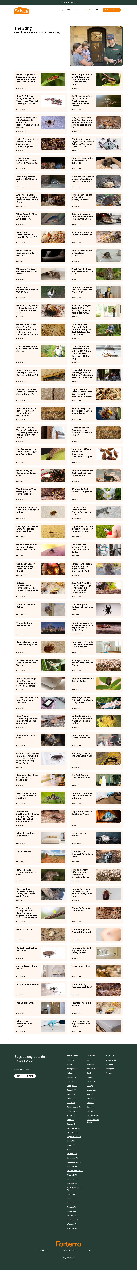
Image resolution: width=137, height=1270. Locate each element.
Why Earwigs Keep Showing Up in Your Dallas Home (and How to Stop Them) (26, 78)
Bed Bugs (90, 1064)
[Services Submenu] (54, 10)
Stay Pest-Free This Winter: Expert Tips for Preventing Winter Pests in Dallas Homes (81, 588)
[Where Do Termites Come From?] (108, 914)
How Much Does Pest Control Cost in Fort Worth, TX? (82, 289)
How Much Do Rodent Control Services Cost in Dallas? (83, 795)
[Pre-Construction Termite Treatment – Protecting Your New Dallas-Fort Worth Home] (53, 434)
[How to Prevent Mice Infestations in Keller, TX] (108, 163)
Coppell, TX (71, 1090)
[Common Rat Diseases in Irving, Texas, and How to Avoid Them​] (53, 894)
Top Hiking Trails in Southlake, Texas (82, 812)
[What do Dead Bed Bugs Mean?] (53, 838)
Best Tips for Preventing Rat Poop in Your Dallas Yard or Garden (27, 719)
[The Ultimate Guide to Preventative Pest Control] (53, 354)
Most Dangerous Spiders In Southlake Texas (82, 607)
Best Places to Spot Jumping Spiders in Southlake (26, 795)
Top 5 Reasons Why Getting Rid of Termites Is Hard (26, 491)
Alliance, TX (71, 1064)
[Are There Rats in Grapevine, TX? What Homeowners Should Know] (53, 200)
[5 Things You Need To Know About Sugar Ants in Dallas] (53, 531)
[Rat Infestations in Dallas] (53, 609)
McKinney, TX (72, 1179)
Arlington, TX (72, 1069)
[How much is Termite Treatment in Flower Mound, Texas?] (108, 647)
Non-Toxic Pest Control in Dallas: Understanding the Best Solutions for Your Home (82, 330)
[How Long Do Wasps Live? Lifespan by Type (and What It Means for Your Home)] (108, 81)
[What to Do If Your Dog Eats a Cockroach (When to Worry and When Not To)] (108, 144)
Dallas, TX (71, 1094)
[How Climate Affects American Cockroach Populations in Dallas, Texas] (108, 628)
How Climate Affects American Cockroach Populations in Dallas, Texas (82, 626)
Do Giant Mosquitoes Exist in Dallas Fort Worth (27, 662)
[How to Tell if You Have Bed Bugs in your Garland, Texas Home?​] (108, 894)
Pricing (60, 10)
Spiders (89, 1107)
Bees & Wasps (92, 1069)
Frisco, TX (70, 1120)
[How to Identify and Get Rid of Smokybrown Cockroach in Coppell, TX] (108, 456)
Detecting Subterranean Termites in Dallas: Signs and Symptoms (27, 586)
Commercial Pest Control (93, 1121)
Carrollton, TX (72, 1081)
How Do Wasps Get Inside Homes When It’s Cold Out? (82, 410)
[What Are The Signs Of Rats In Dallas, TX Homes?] (53, 274)
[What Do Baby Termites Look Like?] (108, 989)
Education (88, 10)
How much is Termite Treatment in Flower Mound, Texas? (82, 644)
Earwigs (90, 1086)
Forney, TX (71, 1115)
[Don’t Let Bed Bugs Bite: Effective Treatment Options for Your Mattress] (53, 684)
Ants (88, 1060)
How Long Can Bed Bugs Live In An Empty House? (81, 950)
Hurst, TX (70, 1141)
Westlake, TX (72, 1228)
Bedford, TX (71, 1077)
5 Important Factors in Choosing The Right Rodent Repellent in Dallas (82, 567)
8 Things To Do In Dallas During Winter (82, 490)
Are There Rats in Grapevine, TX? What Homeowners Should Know (27, 198)
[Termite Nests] (53, 856)
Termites (90, 1111)
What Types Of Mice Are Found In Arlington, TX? (26, 216)
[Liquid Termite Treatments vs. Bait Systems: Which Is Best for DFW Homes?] (108, 394)
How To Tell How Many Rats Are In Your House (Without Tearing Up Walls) (27, 100)
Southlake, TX (72, 1220)
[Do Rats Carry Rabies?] (108, 838)
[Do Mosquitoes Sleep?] (53, 989)
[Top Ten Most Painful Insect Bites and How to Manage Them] (108, 531)
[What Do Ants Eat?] (53, 934)
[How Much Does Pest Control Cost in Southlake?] (53, 780)
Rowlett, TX (71, 1216)
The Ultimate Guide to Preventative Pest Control (27, 348)
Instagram (110, 1069)
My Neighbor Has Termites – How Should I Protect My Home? (82, 431)
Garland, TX (71, 1124)
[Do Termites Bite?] (108, 971)
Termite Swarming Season (81, 1004)
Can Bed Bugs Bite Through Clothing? (81, 930)
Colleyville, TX (72, 1086)
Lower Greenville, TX (75, 1171)
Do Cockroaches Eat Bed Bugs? (26, 949)
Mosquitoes (91, 1090)
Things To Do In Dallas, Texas (24, 624)
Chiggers (90, 1077)
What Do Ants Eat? (26, 929)
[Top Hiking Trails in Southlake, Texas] (108, 818)
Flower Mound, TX (74, 1107)
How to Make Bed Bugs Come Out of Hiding (81, 1023)
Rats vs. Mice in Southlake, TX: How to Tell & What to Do (26, 160)
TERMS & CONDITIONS (68, 1250)
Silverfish (90, 1103)
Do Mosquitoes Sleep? (27, 984)
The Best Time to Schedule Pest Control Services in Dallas (81, 511)
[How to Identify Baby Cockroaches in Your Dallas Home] (108, 475)
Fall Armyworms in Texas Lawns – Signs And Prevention (26, 451)
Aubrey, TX (71, 1073)
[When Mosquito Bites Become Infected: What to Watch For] (53, 550)
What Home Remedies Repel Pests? (24, 1023)
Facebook (110, 1064)
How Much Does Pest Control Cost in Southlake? (27, 777)
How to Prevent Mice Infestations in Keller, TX (82, 160)
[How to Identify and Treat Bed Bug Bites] (53, 647)
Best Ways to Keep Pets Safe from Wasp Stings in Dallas (82, 700)
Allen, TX (70, 1060)
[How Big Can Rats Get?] (53, 740)
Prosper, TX (71, 1207)
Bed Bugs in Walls (25, 1003)
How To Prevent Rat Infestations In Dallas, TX (82, 253)
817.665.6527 (111, 1060)
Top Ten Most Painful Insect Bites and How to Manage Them (83, 528)
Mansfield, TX (72, 1175)
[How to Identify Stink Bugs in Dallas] (108, 684)
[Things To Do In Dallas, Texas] (53, 628)
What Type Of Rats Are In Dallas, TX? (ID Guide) (82, 271)
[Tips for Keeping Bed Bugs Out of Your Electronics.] (53, 703)
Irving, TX (70, 1145)
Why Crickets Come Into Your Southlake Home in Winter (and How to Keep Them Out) (82, 122)
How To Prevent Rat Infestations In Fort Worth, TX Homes (82, 197)
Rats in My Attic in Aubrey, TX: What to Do (26, 179)
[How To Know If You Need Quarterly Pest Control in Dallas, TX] (53, 375)
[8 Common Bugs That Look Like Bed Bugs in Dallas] (53, 512)
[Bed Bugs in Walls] (53, 1008)
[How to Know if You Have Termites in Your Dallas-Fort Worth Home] (53, 413)
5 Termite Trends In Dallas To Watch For (82, 233)
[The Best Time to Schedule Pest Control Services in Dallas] (108, 512)
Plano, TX (70, 1198)
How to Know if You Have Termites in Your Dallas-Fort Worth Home (26, 412)
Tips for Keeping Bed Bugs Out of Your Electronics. (27, 700)
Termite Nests (23, 851)
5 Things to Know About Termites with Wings (82, 662)
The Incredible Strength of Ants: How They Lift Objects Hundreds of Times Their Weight (27, 913)
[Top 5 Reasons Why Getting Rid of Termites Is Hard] (53, 494)
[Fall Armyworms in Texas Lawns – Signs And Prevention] (53, 456)
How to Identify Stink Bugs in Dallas (83, 679)
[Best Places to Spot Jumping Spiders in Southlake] (53, 798)
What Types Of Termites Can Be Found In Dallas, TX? (26, 234)
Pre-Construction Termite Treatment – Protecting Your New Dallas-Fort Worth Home (27, 432)
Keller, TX (70, 1149)
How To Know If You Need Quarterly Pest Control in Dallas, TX (27, 372)
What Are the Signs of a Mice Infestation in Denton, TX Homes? (83, 179)
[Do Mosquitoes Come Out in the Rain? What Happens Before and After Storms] (108, 102)
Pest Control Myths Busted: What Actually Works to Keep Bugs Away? (81, 309)
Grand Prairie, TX (73, 1128)
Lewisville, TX (72, 1154)
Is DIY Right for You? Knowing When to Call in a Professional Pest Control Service (83, 374)
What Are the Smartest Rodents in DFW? (82, 854)
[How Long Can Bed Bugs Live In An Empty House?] (108, 953)
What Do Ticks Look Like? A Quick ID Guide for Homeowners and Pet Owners (27, 122)
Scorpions (90, 1098)
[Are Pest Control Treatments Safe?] (108, 780)
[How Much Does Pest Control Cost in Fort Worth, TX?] (108, 292)
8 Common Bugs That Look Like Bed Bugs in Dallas (27, 509)
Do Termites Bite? (81, 966)
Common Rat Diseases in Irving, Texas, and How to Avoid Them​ (25, 892)
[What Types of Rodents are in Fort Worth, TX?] (53, 255)
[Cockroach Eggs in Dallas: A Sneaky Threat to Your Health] (53, 569)
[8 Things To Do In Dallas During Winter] (108, 494)
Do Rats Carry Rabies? (79, 834)
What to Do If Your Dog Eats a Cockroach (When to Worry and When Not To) (83, 143)
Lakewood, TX (72, 1158)
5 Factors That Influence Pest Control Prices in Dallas (80, 548)
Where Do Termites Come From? (81, 909)
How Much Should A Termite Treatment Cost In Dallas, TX (26, 391)
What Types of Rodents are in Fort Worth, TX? (26, 253)
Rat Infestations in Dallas (26, 605)
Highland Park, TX (74, 1137)
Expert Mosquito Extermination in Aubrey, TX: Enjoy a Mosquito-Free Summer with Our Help (81, 352)
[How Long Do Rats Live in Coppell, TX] (108, 740)
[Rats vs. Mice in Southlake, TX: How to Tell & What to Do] (53, 163)
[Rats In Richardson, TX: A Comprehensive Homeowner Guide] (108, 219)
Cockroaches (91, 1081)
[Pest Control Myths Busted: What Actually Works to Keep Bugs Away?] (108, 311)
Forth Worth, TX (73, 1111)
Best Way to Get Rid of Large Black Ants (82, 754)
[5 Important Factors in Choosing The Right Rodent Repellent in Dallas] (108, 569)
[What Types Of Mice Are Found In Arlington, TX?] (53, 219)
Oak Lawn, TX (72, 1194)
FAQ (68, 10)
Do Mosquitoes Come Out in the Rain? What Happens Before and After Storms (82, 101)
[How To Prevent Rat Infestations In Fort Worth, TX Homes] (108, 200)
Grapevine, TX (72, 1132)
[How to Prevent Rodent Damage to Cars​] (53, 875)
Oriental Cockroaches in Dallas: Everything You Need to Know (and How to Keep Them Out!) (27, 758)
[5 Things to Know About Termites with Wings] (108, 665)
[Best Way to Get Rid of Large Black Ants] (108, 760)
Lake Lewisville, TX (74, 1162)
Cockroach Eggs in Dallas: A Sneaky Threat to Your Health (25, 567)
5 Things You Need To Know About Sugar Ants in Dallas (27, 528)
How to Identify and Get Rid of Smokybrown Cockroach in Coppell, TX (83, 454)
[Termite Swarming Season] (108, 1008)
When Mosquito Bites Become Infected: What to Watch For (27, 547)
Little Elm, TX (72, 1166)
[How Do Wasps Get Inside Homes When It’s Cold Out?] (108, 413)
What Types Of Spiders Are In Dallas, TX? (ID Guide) (27, 289)
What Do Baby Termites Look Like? (82, 985)
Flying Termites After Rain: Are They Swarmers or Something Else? (27, 143)
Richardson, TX (72, 1211)
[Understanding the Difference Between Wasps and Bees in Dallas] (108, 721)
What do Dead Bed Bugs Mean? (25, 834)
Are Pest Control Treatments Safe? (81, 776)
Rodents (90, 1094)
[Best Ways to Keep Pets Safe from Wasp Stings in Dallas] (108, 703)
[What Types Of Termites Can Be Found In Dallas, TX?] (53, 237)
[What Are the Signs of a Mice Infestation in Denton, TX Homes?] (108, 181)
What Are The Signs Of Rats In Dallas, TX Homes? (26, 271)
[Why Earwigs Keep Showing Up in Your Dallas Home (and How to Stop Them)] (53, 81)
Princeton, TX (72, 1203)
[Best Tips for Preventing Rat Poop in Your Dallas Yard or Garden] (53, 721)
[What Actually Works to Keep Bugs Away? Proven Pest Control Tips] (53, 311)
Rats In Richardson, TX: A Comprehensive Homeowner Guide (82, 216)
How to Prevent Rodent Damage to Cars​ (26, 872)
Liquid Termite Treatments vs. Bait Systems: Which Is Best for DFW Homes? (82, 393)
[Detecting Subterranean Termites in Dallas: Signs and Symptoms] (53, 589)
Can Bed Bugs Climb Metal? (26, 967)
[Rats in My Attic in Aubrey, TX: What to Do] (53, 181)
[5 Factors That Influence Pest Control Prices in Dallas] (108, 550)
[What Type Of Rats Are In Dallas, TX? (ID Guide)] (108, 274)
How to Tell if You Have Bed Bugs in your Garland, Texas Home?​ (82, 892)
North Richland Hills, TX (75, 1189)
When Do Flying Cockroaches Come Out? (26, 473)
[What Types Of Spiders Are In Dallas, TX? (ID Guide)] (53, 292)
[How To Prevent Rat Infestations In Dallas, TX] (108, 255)
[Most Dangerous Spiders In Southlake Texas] (108, 609)
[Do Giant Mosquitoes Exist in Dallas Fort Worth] (53, 665)
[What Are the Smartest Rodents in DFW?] (108, 856)
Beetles (89, 1073)
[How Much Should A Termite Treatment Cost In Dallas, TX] (53, 394)
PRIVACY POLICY (43, 1250)
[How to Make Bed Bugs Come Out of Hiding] (108, 1026)
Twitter (109, 1073)
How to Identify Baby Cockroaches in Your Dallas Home (82, 473)
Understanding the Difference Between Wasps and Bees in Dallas (82, 719)
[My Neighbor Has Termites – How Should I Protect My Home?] (108, 434)
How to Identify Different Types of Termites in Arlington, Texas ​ (81, 873)
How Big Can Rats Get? (25, 736)
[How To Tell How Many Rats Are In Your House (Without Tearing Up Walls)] (53, 102)
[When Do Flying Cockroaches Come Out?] (53, 475)
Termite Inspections (94, 1115)
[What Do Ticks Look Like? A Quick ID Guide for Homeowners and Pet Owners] (53, 124)
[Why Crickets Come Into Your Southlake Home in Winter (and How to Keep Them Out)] (108, 124)
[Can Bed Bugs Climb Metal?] (53, 971)
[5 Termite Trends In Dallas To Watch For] (108, 237)
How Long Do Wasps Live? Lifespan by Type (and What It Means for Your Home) (82, 79)
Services (49, 10)
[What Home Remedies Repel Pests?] (53, 1026)
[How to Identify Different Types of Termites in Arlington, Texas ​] (108, 875)
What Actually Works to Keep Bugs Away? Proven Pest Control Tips (27, 309)
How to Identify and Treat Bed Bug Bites (26, 643)
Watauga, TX (72, 1224)
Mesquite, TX (72, 1183)
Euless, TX (71, 1103)
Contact (77, 10)
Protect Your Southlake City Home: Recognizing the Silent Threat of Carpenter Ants (27, 816)
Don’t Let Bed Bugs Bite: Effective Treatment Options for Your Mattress (26, 682)
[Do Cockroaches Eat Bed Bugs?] (53, 953)
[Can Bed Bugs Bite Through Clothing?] (108, 934)
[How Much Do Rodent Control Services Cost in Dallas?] (108, 798)
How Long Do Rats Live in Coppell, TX (81, 736)
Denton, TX (71, 1098)
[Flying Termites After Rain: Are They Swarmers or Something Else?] (53, 144)
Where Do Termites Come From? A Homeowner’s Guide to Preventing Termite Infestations (27, 330)
